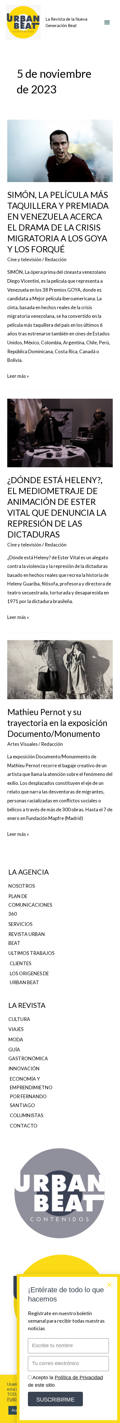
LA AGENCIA (28, 872)
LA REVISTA (26, 1005)
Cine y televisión (24, 259)
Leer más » (18, 375)
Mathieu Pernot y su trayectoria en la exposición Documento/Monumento (57, 723)
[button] (109, 1284)
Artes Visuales (22, 744)
